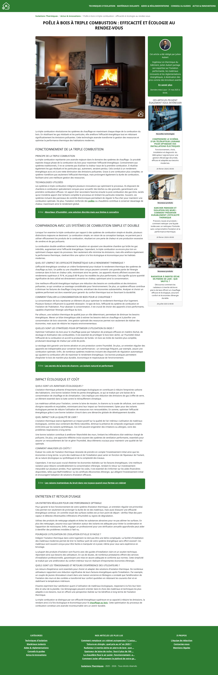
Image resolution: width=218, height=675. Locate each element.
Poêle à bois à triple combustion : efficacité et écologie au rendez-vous (109, 25)
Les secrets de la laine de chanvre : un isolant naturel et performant (79, 365)
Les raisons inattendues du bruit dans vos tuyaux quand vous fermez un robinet (85, 482)
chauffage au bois (99, 602)
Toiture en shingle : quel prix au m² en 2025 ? (109, 644)
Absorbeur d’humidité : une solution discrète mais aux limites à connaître (82, 212)
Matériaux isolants (128, 6)
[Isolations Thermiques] (5, 6)
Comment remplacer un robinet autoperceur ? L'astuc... (109, 640)
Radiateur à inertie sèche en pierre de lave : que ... (109, 647)
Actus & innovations (204, 6)
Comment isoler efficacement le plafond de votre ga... (109, 658)
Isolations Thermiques (46, 16)
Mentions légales (181, 647)
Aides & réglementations (155, 6)
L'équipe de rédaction (181, 640)
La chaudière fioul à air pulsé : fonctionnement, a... (109, 655)
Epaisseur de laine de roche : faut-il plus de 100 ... (109, 651)
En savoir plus (165, 84)
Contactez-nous (182, 644)
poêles (91, 201)
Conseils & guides (181, 6)
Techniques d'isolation (102, 6)
